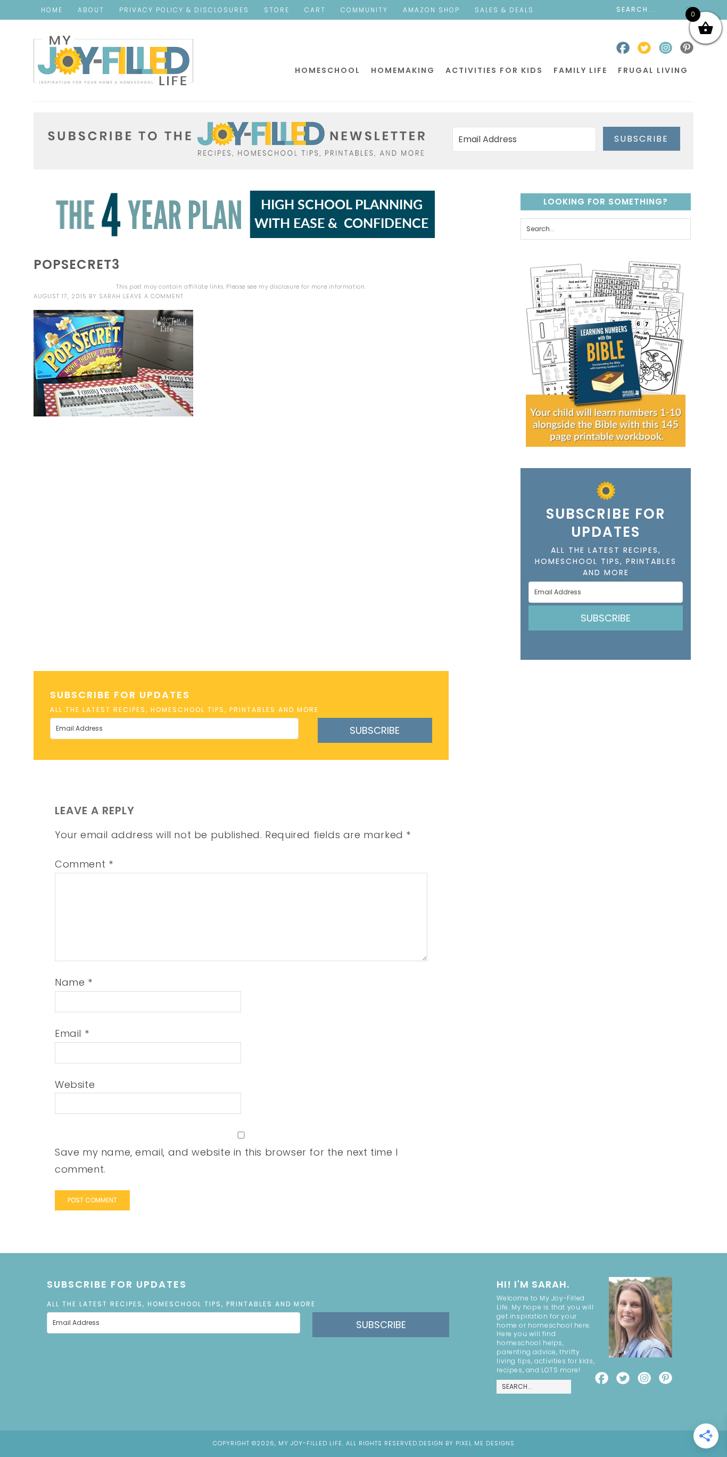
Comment (84, 864)
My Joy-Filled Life (113, 60)
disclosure (285, 287)
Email (72, 1033)
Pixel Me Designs (485, 1443)
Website (75, 1084)
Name (74, 982)
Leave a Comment (153, 296)
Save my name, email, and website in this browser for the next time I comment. (226, 1160)
